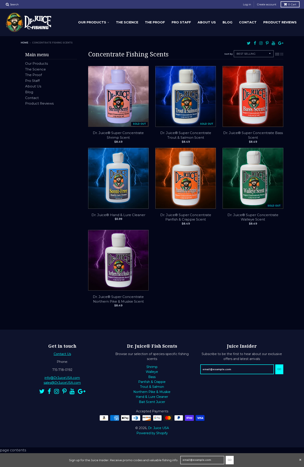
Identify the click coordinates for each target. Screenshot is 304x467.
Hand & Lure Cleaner (152, 397)
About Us (207, 22)
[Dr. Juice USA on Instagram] (261, 43)
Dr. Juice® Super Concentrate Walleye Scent (252, 217)
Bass (152, 377)
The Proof (155, 22)
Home (24, 42)
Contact (248, 22)
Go (229, 459)
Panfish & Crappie (152, 382)
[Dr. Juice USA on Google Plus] (280, 43)
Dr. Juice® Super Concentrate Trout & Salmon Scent (185, 135)
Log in (247, 4)
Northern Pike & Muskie (151, 392)
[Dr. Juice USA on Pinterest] (267, 43)
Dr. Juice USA (158, 428)
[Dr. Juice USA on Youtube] (273, 43)
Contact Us (62, 354)
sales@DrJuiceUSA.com (62, 383)
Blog (227, 22)
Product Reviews (280, 22)
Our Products (92, 22)
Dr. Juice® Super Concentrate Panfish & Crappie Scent (185, 217)
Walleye (152, 372)
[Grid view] (277, 54)
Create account (266, 4)
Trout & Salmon (152, 387)
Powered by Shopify (152, 433)
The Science (127, 22)
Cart (292, 4)
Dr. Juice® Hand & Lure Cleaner (118, 215)
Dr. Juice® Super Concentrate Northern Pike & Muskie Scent (118, 299)
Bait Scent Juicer (152, 402)
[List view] (281, 54)
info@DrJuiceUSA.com (62, 378)
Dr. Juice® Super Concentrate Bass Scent (253, 135)
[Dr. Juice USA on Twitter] (249, 43)
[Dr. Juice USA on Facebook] (255, 43)
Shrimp (152, 367)
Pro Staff (181, 22)
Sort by (228, 54)
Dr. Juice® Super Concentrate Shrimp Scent (118, 135)
